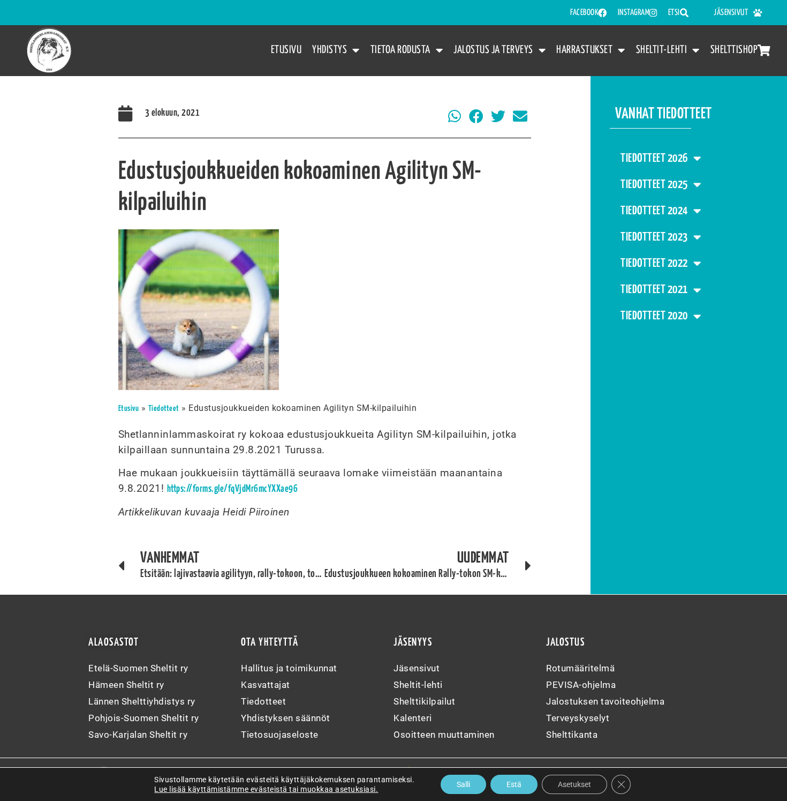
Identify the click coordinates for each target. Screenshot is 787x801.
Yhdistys (329, 49)
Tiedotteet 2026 (654, 158)
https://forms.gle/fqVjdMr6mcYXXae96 (232, 489)
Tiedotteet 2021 (654, 290)
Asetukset (574, 784)
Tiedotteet (163, 409)
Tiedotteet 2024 (654, 211)
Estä (513, 784)
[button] (455, 117)
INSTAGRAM (634, 13)
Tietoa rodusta (400, 49)
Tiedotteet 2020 (654, 316)
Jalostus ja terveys (493, 49)
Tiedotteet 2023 (654, 237)
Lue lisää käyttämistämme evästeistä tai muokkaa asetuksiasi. (266, 789)
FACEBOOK (584, 13)
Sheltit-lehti (661, 49)
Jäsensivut (731, 13)
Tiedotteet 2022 (654, 264)
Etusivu (286, 49)
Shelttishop (734, 49)
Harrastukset (584, 49)
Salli (463, 784)
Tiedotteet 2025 (654, 185)
